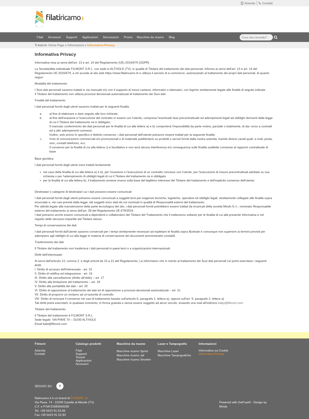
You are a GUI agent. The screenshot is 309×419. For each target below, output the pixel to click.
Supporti (72, 37)
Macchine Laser (168, 351)
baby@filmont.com (230, 302)
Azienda (249, 3)
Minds (223, 406)
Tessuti (81, 357)
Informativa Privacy (211, 353)
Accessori (55, 37)
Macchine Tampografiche (174, 355)
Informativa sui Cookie (213, 350)
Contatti (267, 3)
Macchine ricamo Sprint (132, 351)
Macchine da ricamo (151, 37)
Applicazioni (90, 37)
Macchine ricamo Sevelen (134, 359)
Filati (40, 37)
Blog (172, 37)
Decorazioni (111, 37)
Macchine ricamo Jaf (130, 355)
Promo (128, 37)
